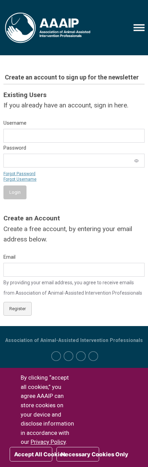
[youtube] (93, 356)
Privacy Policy (48, 442)
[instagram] (81, 356)
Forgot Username (19, 179)
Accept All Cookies (33, 454)
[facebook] (56, 356)
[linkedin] (68, 356)
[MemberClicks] (47, 27)
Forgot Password (19, 173)
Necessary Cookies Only (80, 454)
